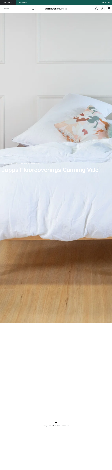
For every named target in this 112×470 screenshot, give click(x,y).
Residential (23, 2)
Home (4, 164)
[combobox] (16, 8)
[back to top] (107, 458)
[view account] (96, 8)
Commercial (8, 2)
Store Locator (13, 164)
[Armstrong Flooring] (56, 9)
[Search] (33, 8)
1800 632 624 (105, 2)
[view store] (102, 8)
